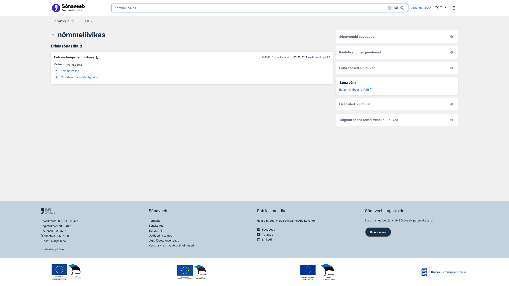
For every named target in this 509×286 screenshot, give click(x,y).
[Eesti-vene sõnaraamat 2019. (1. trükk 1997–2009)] (452, 120)
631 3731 (60, 231)
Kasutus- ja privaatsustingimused (171, 245)
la (57, 76)
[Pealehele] (68, 8)
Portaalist (155, 220)
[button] (441, 8)
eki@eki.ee (58, 241)
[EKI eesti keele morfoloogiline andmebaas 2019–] (452, 37)
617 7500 (63, 236)
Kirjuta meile (378, 232)
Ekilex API (155, 230)
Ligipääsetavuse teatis (164, 240)
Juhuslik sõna (421, 8)
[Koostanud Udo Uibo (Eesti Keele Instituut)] (452, 52)
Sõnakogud (156, 225)
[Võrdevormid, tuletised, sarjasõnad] (452, 68)
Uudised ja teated (160, 235)
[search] (259, 8)
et (53, 34)
